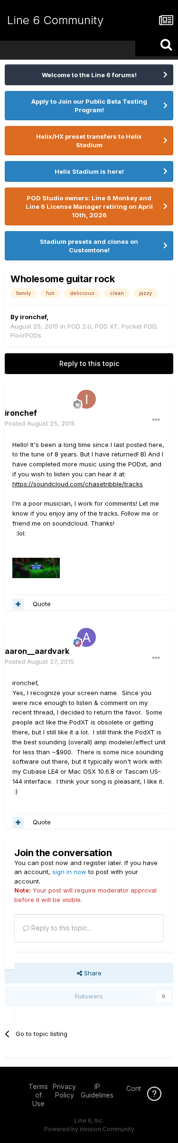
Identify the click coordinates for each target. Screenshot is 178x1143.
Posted (40, 423)
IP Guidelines (97, 1090)
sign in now (69, 871)
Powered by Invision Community (89, 1129)
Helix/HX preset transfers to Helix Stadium (89, 141)
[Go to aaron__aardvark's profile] (86, 637)
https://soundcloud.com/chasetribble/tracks (77, 484)
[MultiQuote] (18, 604)
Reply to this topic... (60, 928)
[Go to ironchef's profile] (86, 399)
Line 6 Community (55, 20)
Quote (42, 603)
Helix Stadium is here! (89, 171)
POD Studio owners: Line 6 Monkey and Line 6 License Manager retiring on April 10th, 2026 (89, 206)
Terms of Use (38, 1094)
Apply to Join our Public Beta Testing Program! (89, 106)
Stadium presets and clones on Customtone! (89, 246)
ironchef (33, 317)
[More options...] (156, 420)
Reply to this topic (89, 363)
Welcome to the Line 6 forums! (89, 75)
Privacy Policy (64, 1090)
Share (92, 973)
